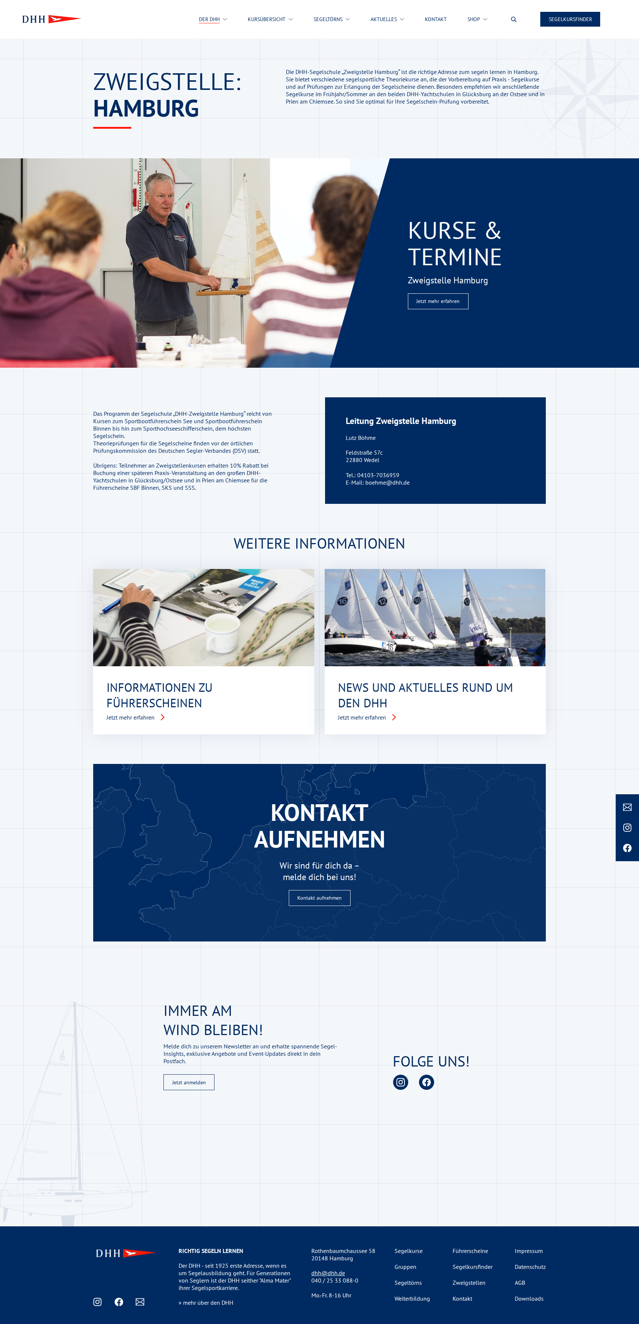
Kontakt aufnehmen (319, 898)
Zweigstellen (469, 1282)
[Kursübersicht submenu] (290, 19)
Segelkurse (409, 1250)
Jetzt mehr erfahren (438, 301)
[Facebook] (627, 848)
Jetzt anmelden (189, 1082)
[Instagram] (627, 827)
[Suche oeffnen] (514, 19)
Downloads (529, 1298)
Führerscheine (470, 1250)
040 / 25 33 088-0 (334, 1280)
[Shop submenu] (485, 19)
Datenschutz (530, 1266)
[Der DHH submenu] (225, 19)
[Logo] (50, 19)
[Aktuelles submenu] (402, 19)
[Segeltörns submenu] (347, 19)
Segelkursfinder (570, 19)
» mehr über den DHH (206, 1302)
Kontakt (462, 1298)
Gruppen (405, 1266)
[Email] (627, 807)
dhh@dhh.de (328, 1273)
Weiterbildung (412, 1298)
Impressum (529, 1250)
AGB (520, 1282)
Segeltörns (408, 1282)
